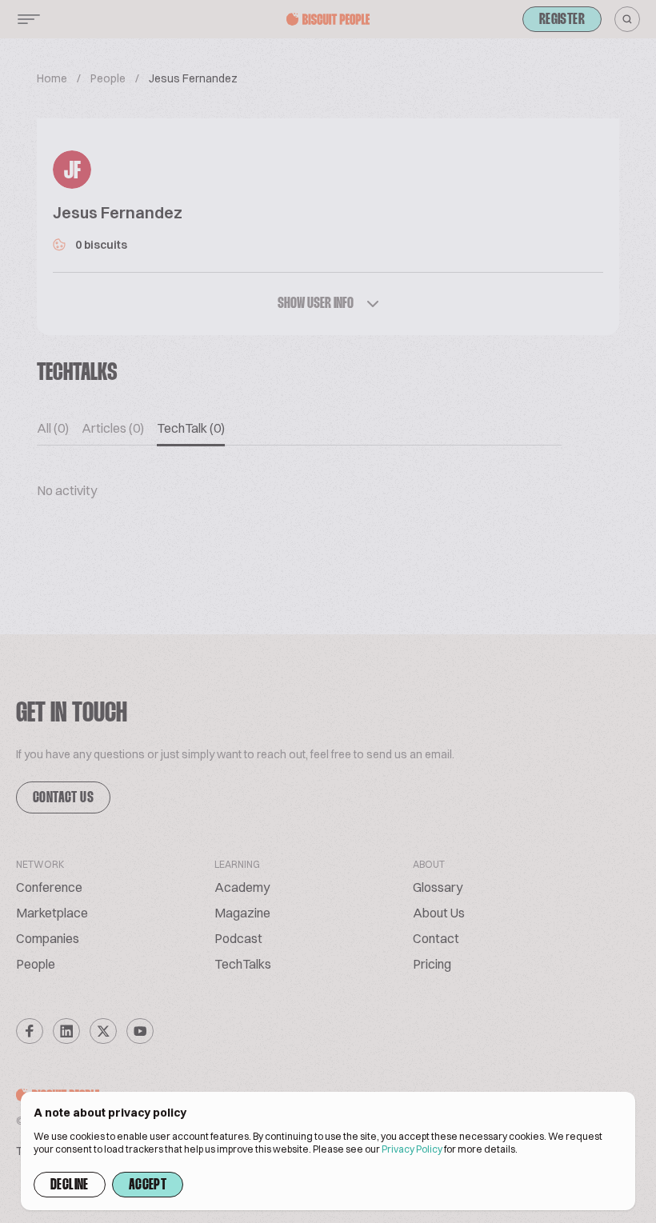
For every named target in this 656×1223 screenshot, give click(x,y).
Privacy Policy (412, 1149)
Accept (147, 1185)
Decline (69, 1185)
